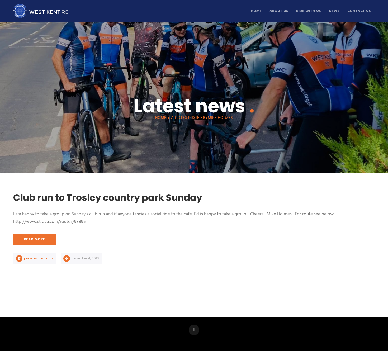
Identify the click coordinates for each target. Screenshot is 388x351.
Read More (34, 239)
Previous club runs (38, 258)
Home (256, 11)
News (334, 11)
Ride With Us (308, 11)
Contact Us (359, 11)
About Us (278, 11)
